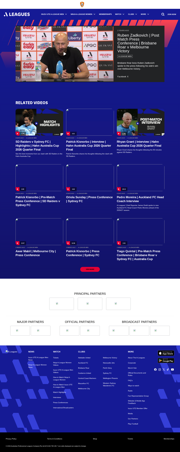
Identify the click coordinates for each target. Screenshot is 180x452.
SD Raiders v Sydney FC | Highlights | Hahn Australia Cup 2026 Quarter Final (37, 145)
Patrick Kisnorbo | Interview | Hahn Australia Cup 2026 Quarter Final (88, 145)
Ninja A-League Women (81, 14)
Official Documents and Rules (137, 374)
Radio (130, 391)
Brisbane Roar (83, 368)
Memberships (105, 14)
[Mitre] (69, 331)
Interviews (57, 397)
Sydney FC (107, 373)
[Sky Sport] (160, 331)
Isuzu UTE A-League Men (52, 14)
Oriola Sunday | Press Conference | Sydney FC (89, 199)
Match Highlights (59, 392)
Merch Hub (132, 368)
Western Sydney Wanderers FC (109, 384)
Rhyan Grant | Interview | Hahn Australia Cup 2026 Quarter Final (139, 143)
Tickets (56, 358)
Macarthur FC (83, 383)
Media (130, 414)
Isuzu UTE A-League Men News (38, 358)
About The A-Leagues (136, 358)
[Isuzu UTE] (61, 304)
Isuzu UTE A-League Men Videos (63, 371)
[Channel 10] (118, 331)
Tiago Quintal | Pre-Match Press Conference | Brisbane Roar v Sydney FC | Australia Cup (138, 255)
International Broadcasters (63, 408)
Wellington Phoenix (110, 378)
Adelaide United (84, 358)
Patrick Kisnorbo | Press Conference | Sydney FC (82, 253)
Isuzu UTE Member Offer (137, 408)
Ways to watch (133, 386)
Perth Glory (107, 368)
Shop (95, 439)
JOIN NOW (171, 14)
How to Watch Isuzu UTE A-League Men (62, 386)
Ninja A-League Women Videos (62, 364)
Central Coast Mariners (87, 378)
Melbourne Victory (110, 358)
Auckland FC (83, 363)
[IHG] (90, 331)
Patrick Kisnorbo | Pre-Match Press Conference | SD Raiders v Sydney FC (38, 201)
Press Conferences (60, 402)
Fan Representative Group (138, 396)
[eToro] (40, 331)
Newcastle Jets (109, 363)
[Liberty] (20, 331)
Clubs (131, 14)
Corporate (132, 363)
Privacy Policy (11, 439)
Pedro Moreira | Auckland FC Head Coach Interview (140, 199)
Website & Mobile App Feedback (136, 402)
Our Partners (133, 419)
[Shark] (118, 304)
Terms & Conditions (54, 439)
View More (90, 269)
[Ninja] (90, 304)
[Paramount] (139, 331)
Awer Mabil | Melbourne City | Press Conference (36, 253)
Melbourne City (84, 389)
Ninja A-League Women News (37, 366)
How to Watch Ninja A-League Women (61, 378)
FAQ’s (130, 380)
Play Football (133, 424)
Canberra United (84, 373)
